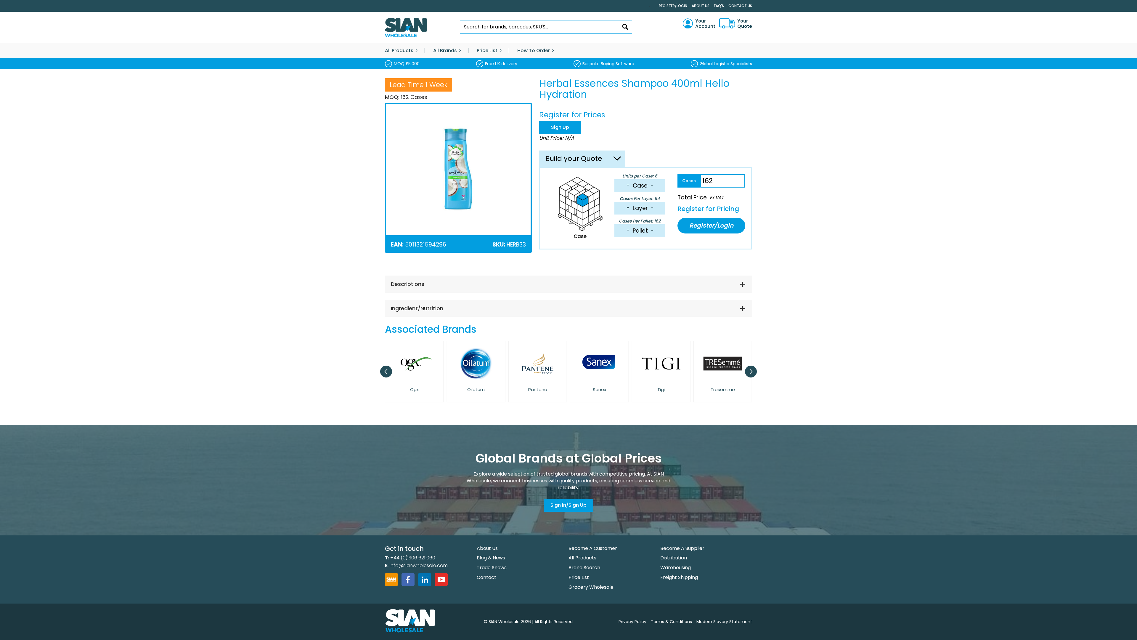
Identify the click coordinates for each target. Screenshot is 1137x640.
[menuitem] (399, 50)
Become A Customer (592, 548)
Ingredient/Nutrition (417, 308)
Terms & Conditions (671, 622)
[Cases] (688, 181)
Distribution (673, 557)
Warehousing (675, 567)
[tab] (568, 284)
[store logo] (406, 28)
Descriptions (407, 284)
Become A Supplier (682, 548)
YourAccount (705, 23)
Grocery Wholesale (591, 587)
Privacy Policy (632, 622)
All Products (582, 557)
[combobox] (546, 27)
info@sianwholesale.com (419, 565)
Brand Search (584, 567)
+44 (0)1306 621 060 (412, 557)
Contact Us (740, 5)
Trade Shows (492, 567)
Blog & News (491, 557)
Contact (486, 577)
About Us (700, 5)
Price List (578, 577)
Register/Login (673, 5)
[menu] (568, 50)
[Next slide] (751, 371)
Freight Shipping (679, 577)
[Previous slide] (386, 371)
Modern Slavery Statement (724, 622)
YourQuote (744, 23)
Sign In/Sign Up (568, 505)
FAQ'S (719, 5)
